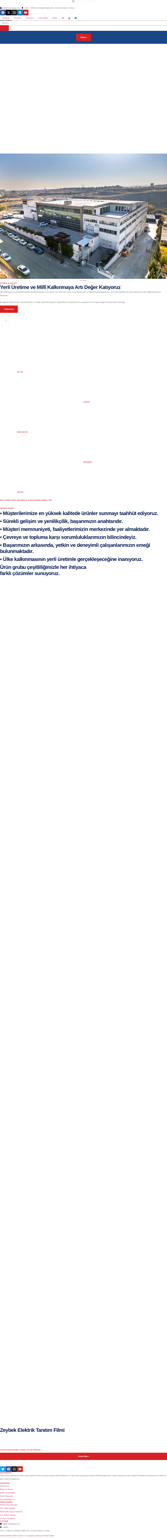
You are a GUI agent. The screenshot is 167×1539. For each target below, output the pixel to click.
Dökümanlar (43, 18)
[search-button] (4, 28)
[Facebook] (3, 12)
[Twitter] (3, 1469)
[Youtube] (25, 12)
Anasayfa (5, 18)
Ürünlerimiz (30, 18)
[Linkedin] (20, 12)
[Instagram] (14, 12)
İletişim (54, 18)
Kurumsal (17, 18)
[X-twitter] (8, 12)
